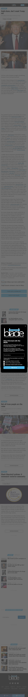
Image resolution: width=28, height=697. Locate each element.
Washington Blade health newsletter (13, 364)
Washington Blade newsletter (12, 361)
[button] (14, 361)
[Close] (25, 326)
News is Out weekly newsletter (12, 362)
